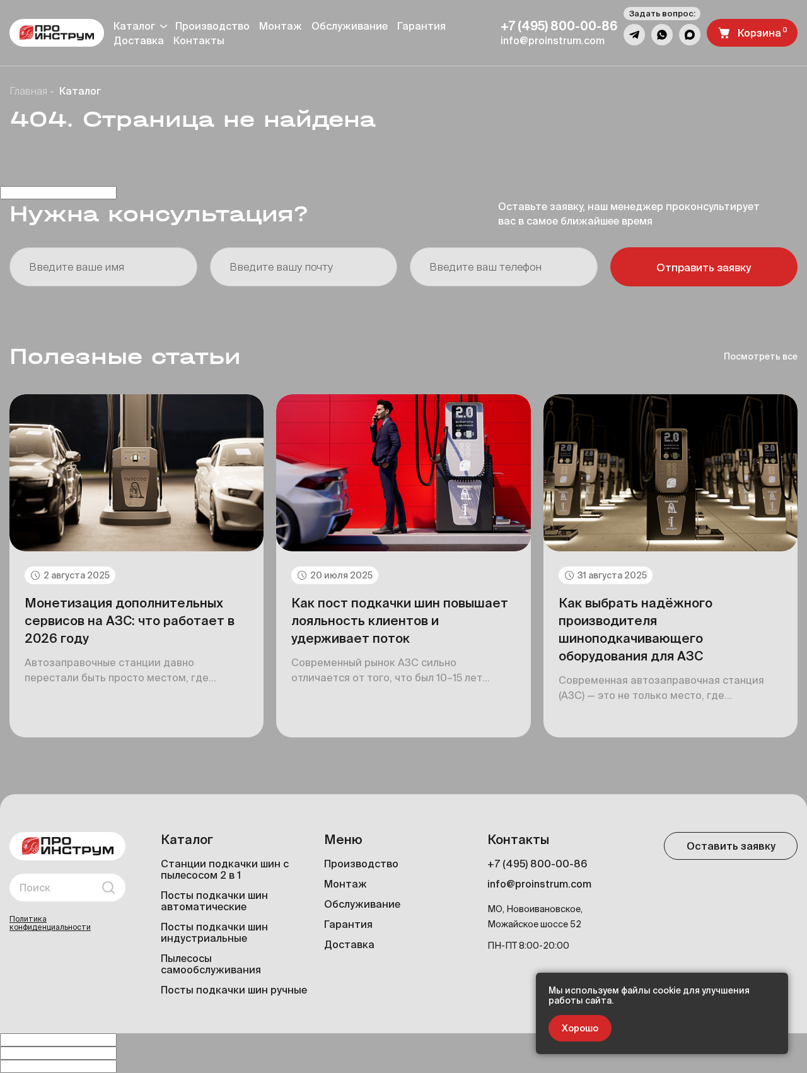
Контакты (198, 40)
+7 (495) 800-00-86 (537, 863)
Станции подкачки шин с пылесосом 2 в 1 (225, 869)
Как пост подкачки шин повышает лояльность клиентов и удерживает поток (399, 620)
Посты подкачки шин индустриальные (214, 932)
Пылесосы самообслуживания (211, 964)
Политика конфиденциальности (50, 923)
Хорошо (580, 1028)
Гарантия (421, 26)
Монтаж (280, 26)
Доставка (349, 944)
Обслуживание (349, 26)
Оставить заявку (731, 846)
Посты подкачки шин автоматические (214, 900)
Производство (212, 26)
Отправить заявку (703, 267)
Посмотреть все (761, 356)
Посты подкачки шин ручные (234, 989)
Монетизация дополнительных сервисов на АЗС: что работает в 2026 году (130, 620)
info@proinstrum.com (539, 883)
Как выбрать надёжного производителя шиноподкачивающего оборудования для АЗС (635, 629)
